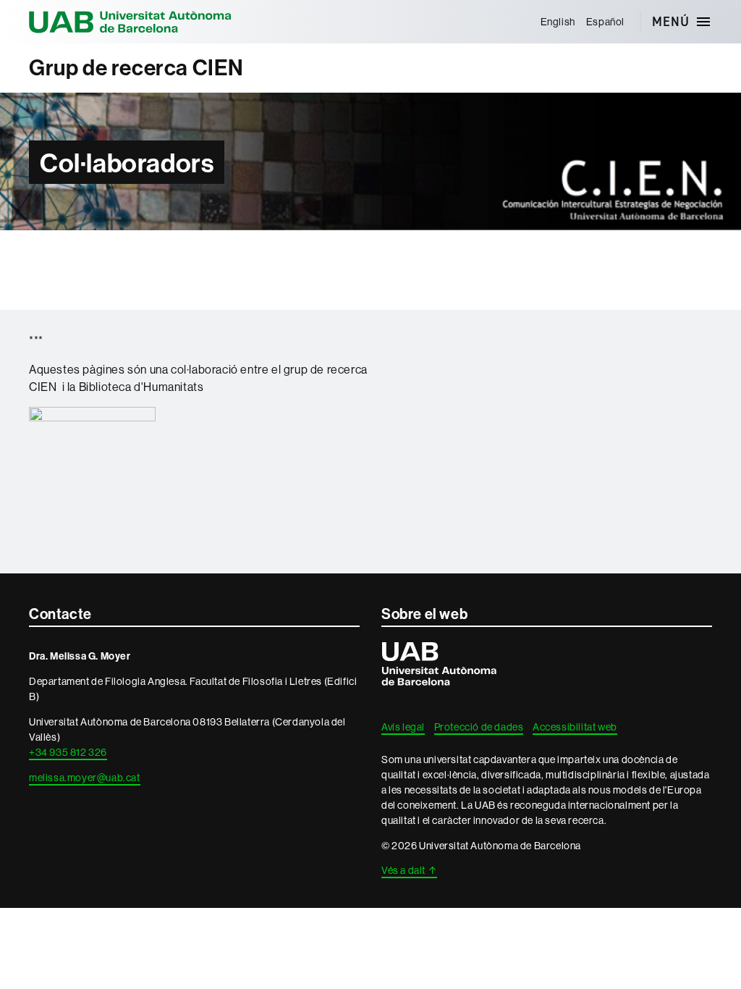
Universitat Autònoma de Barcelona (130, 22)
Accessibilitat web (575, 726)
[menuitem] (557, 21)
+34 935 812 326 (68, 752)
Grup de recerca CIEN (136, 67)
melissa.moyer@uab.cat (84, 777)
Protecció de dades (479, 726)
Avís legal (403, 726)
